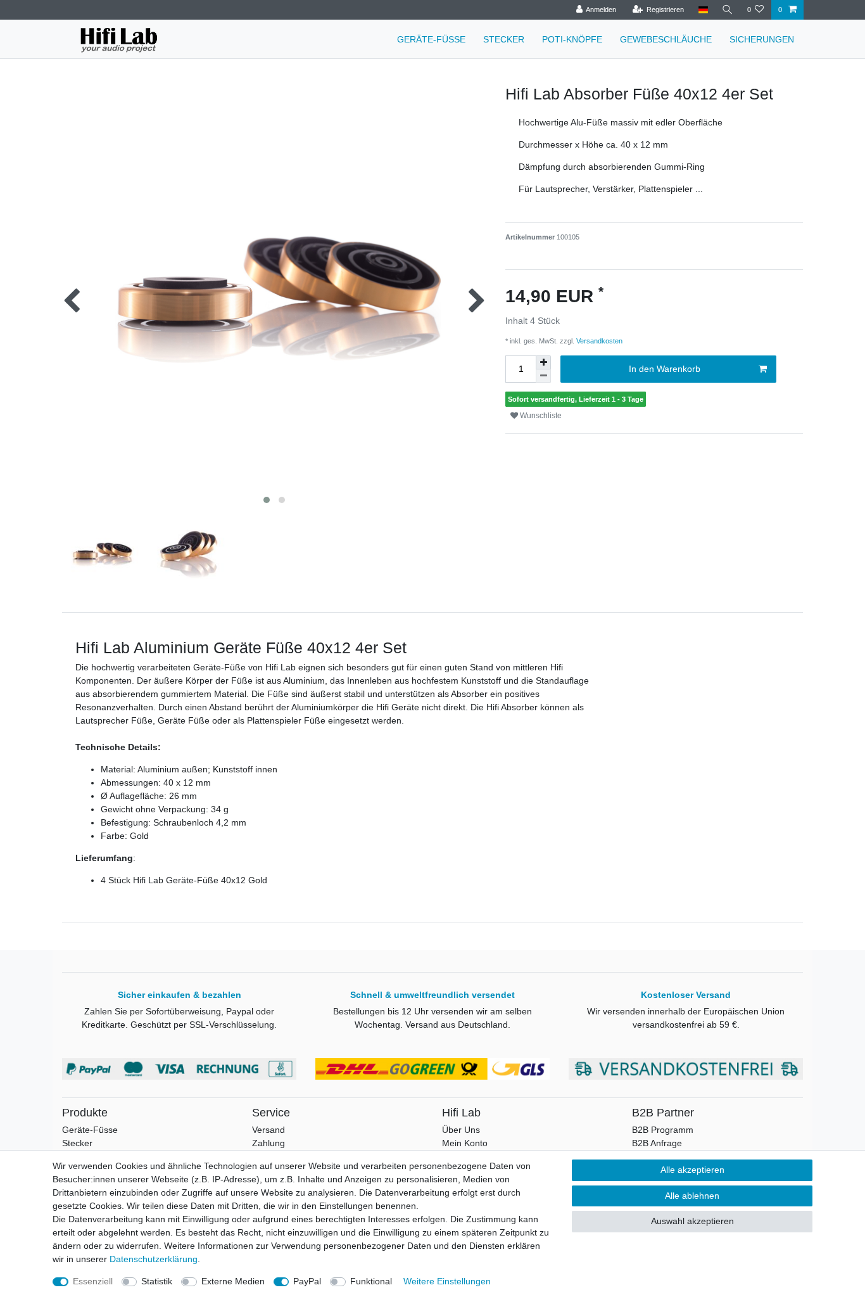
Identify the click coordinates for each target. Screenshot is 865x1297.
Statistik (156, 1281)
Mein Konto (465, 1143)
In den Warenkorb (664, 369)
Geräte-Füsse (90, 1130)
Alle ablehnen (692, 1196)
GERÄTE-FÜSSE (431, 39)
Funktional (371, 1281)
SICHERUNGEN (761, 39)
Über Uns (461, 1130)
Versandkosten (598, 341)
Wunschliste (540, 415)
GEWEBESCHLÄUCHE (666, 39)
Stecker (77, 1143)
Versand (268, 1130)
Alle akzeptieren (692, 1170)
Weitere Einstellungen (447, 1281)
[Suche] (727, 10)
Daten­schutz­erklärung (154, 1259)
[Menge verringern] (543, 376)
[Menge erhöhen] (543, 362)
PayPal (307, 1281)
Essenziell (93, 1281)
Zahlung (268, 1143)
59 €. (728, 1024)
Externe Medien (233, 1281)
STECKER (503, 39)
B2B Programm (662, 1130)
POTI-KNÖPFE (572, 39)
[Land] (702, 10)
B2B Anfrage (657, 1143)
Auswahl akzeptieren (692, 1221)
